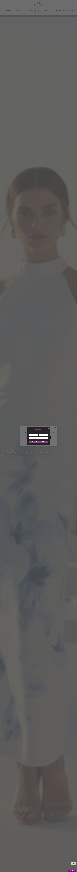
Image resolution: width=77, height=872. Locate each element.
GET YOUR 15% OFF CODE (38, 441)
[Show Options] (47, 438)
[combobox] (38, 438)
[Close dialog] (48, 428)
